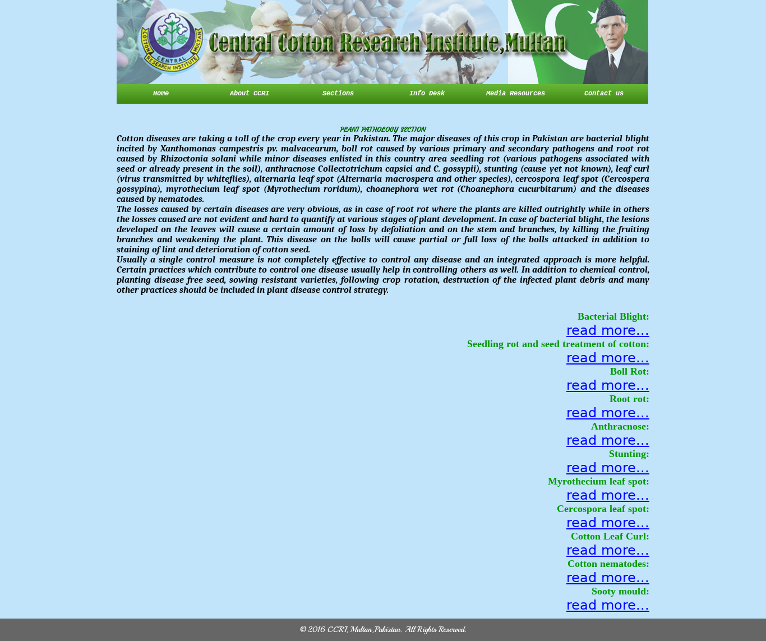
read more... (607, 330)
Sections (338, 94)
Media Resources (515, 94)
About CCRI (249, 94)
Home (161, 94)
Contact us (604, 94)
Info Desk (427, 94)
